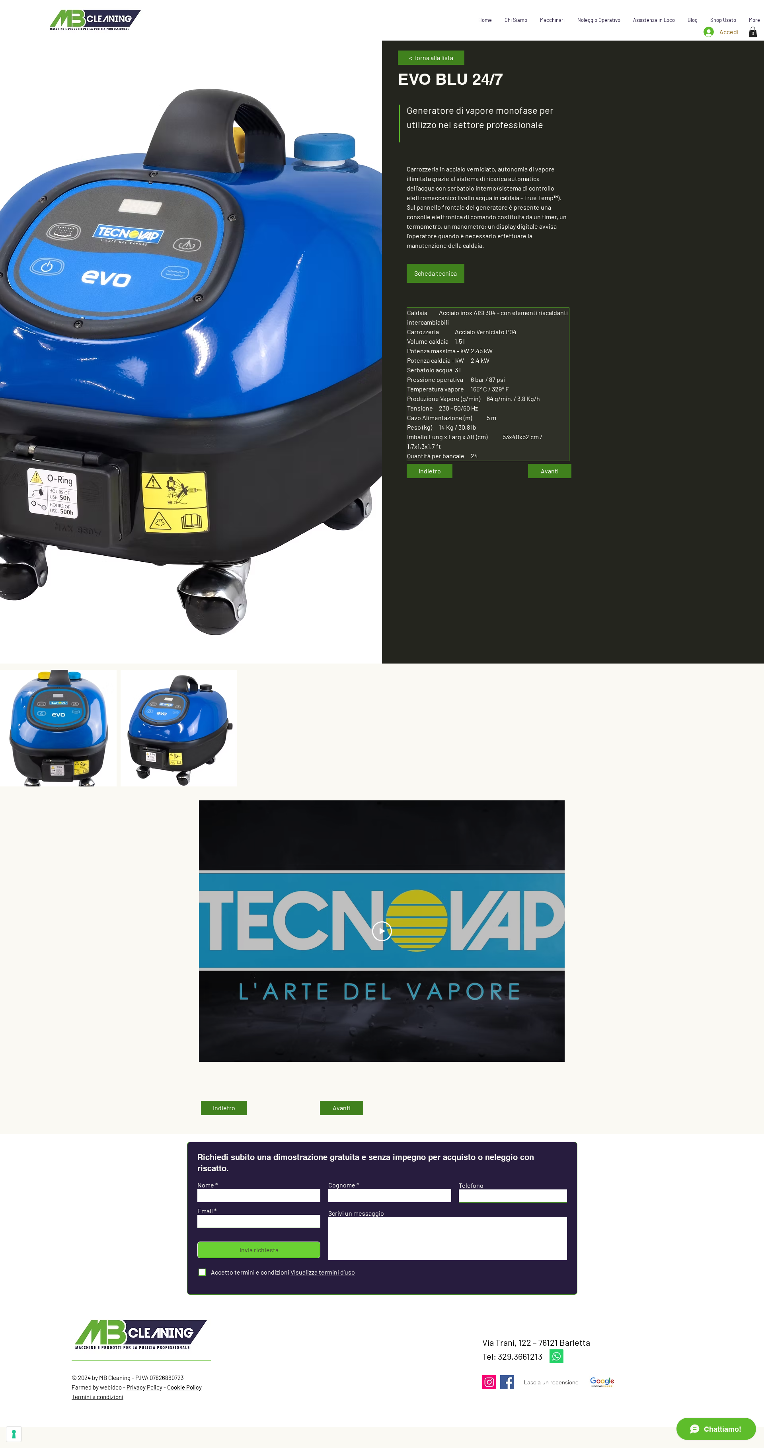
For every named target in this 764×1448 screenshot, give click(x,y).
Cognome (341, 1185)
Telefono (471, 1185)
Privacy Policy (144, 1387)
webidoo (111, 1387)
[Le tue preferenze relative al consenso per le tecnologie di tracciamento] (13, 1434)
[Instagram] (489, 1382)
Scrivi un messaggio (356, 1213)
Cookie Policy (184, 1387)
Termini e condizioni (97, 1396)
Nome (205, 1185)
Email (205, 1211)
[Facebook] (507, 1382)
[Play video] (382, 931)
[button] (552, 20)
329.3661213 (520, 1356)
